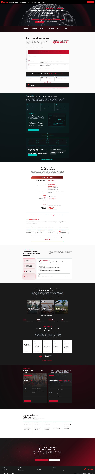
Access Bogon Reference (27, 351)
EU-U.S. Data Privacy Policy (84, 473)
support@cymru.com (39, 469)
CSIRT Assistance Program (21, 470)
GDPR (75, 473)
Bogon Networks (19, 467)
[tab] (29, 260)
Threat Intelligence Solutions (13, 2)
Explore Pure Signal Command (33, 130)
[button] (13, 2)
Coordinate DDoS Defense (37, 351)
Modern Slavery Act (90, 473)
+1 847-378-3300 (54, 467)
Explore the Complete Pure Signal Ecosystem (47, 159)
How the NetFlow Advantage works (53, 88)
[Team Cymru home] (88, 469)
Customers (32, 2)
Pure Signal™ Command (5, 467)
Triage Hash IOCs (56, 351)
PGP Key (38, 470)
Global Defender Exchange (25, 2)
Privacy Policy (78, 473)
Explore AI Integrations (32, 155)
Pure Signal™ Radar (4, 469)
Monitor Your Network (47, 351)
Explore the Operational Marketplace (47, 360)
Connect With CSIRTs (66, 351)
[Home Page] (4, 2)
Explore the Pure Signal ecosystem (63, 88)
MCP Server (3, 470)
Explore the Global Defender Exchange (47, 315)
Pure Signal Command (39, 21)
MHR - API (19, 469)
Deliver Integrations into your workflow (52, 21)
